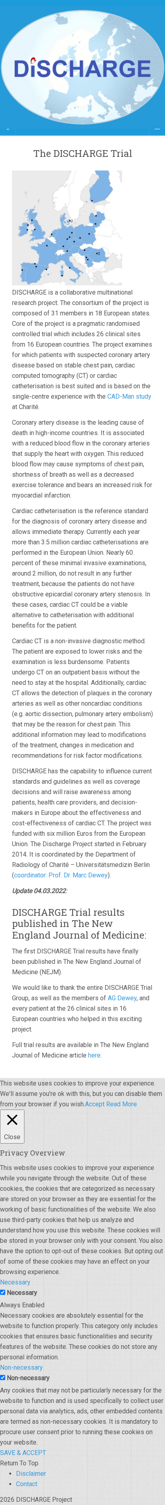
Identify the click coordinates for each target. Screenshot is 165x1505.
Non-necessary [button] (21, 1367)
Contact (26, 1484)
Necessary (22, 1292)
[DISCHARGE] (82, 67)
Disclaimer (31, 1473)
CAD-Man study (128, 396)
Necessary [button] (15, 1282)
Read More (121, 1104)
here (94, 1055)
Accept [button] (95, 1104)
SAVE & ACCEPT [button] (23, 1453)
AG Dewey (122, 998)
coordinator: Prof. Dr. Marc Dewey (61, 875)
